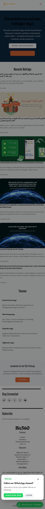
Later (29, 495)
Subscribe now (13, 495)
